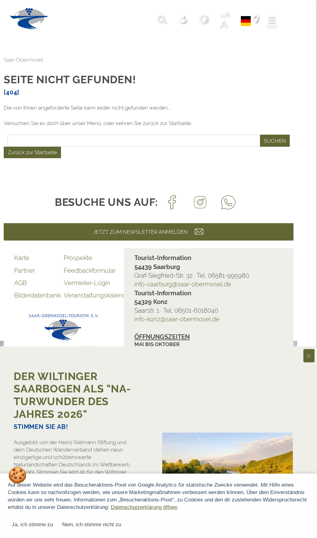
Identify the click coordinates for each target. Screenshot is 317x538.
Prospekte (78, 258)
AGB (20, 283)
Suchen (275, 141)
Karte (21, 258)
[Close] (309, 350)
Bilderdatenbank (37, 295)
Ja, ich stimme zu (32, 524)
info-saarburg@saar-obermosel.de (182, 284)
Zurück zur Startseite (32, 152)
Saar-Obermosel (23, 60)
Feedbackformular (88, 270)
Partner (24, 270)
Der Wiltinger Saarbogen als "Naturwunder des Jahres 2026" (72, 390)
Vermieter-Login (87, 283)
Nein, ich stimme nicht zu (91, 524)
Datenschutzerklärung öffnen (144, 507)
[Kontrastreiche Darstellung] (204, 20)
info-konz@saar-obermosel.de (176, 319)
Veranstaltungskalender (88, 295)
